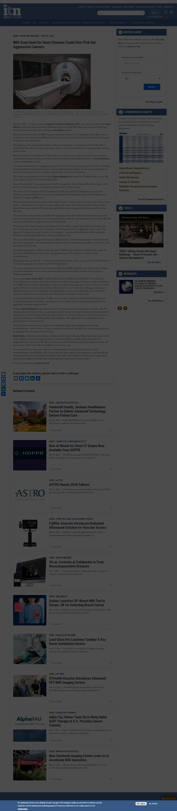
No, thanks (153, 804)
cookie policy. (23, 809)
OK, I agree (141, 804)
